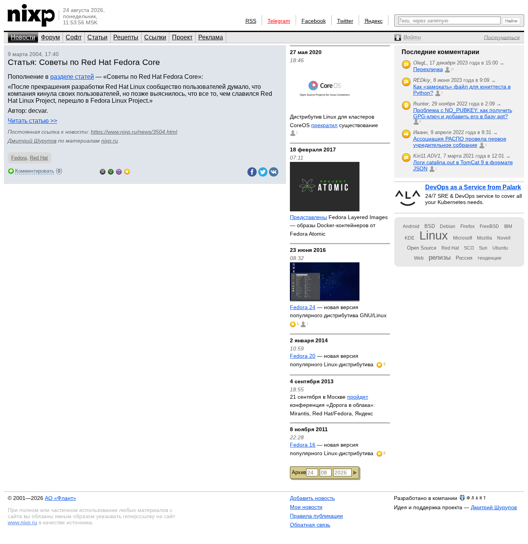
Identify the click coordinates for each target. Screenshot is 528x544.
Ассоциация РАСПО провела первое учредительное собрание (459, 142)
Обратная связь (310, 525)
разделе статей (72, 76)
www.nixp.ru (22, 522)
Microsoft (462, 238)
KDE (409, 238)
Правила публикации (316, 516)
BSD (429, 226)
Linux (433, 235)
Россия (464, 258)
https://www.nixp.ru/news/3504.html (134, 132)
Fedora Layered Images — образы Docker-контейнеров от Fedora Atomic (339, 225)
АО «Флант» (60, 498)
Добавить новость (312, 498)
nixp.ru (109, 141)
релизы (440, 257)
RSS (250, 21)
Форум (50, 37)
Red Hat (39, 158)
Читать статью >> (32, 120)
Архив (299, 472)
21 (452, 69)
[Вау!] (127, 171)
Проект (182, 37)
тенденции (489, 258)
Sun (483, 248)
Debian (447, 226)
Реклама (210, 37)
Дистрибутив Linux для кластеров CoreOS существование (334, 121)
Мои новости (306, 507)
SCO (469, 248)
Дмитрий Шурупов (32, 141)
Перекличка (428, 69)
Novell (504, 238)
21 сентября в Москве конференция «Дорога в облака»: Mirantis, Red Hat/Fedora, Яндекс (332, 405)
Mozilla (484, 238)
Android (411, 226)
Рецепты (125, 37)
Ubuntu (500, 248)
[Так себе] (111, 171)
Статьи (97, 37)
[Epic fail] (103, 171)
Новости (23, 37)
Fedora (19, 158)
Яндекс (373, 21)
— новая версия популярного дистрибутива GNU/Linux (338, 311)
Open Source (421, 248)
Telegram (278, 21)
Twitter (345, 21)
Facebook (313, 21)
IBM (508, 226)
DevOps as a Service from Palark (473, 187)
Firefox (467, 226)
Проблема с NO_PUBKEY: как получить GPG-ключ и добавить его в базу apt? (462, 113)
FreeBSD (489, 226)
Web (419, 258)
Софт (74, 37)
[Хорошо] (119, 171)
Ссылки (155, 37)
